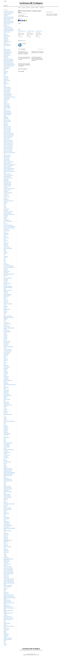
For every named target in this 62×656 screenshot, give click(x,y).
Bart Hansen (6, 56)
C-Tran (5, 84)
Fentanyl (5, 253)
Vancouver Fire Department (8, 570)
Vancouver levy (6, 576)
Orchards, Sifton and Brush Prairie (9, 421)
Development (6, 215)
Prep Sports (6, 450)
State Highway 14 (6, 521)
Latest (5, 357)
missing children (6, 389)
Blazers (5, 69)
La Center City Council (7, 349)
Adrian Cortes (6, 34)
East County (6, 223)
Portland (5, 448)
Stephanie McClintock (7, 530)
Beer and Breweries (7, 67)
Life (4, 361)
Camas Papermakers (7, 92)
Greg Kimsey (6, 280)
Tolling (5, 542)
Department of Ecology (7, 212)
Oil (4, 415)
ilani (4, 321)
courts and (5, 195)
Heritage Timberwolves (7, 294)
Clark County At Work (7, 128)
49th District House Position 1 (9, 29)
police (5, 440)
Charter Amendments (7, 114)
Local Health (6, 368)
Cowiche (52, 15)
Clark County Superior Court (8, 175)
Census (5, 109)
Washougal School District (8, 619)
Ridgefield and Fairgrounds (8, 469)
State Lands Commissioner (8, 525)
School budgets (6, 490)
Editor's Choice (6, 233)
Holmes (5, 305)
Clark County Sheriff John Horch (9, 168)
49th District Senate (7, 31)
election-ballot (6, 237)
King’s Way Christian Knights (8, 346)
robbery (5, 482)
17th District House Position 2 (9, 12)
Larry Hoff (5, 356)
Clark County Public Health (8, 165)
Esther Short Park (7, 246)
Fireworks (5, 257)
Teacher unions (6, 534)
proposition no (6, 457)
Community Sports (7, 189)
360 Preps (5, 25)
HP (4, 314)
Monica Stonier (6, 391)
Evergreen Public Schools (8, 248)
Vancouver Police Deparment (8, 580)
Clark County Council (7, 132)
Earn (4, 222)
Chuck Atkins (6, 118)
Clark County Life (6, 159)
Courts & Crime (6, 193)
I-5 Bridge (5, 319)
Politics (5, 441)
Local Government (7, 366)
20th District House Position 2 (9, 22)
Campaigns (5, 101)
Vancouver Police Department (9, 581)
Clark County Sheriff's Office (8, 169)
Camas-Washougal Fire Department (9, 96)
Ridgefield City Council (7, 471)
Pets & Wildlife (6, 437)
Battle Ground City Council (8, 61)
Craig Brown (6, 202)
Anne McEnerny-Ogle (7, 44)
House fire (5, 310)
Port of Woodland (7, 446)
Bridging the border (7, 80)
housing (5, 313)
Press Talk (5, 453)
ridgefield (5, 467)
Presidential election (7, 452)
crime (5, 204)
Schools (5, 492)
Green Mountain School (7, 278)
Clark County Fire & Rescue (8, 141)
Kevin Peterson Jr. (7, 342)
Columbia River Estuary (7, 181)
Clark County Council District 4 (9, 134)
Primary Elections (7, 455)
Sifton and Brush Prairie (8, 509)
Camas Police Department (8, 94)
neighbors (5, 406)
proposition (6, 456)
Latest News (6, 358)
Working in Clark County (8, 639)
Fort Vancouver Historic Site (8, 265)
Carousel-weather (7, 105)
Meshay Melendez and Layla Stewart (10, 384)
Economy (5, 231)
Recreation (27, 7)
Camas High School (7, 91)
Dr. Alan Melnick (6, 219)
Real (4, 459)
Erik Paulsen (6, 245)
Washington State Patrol (8, 606)
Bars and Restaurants (7, 54)
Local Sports (6, 373)
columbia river (6, 180)
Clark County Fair (6, 138)
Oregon (5, 422)
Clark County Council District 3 (9, 133)
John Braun (5, 338)
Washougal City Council (7, 616)
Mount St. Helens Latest (8, 395)
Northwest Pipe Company (8, 414)
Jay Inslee (5, 333)
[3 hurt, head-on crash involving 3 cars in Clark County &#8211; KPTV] (40, 34)
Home (19, 7)
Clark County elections (7, 137)
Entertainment (6, 242)
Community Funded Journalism (9, 188)
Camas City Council (7, 90)
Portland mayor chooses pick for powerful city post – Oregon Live (37, 52)
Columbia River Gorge (7, 183)
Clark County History (7, 156)
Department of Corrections (8, 211)
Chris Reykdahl (6, 117)
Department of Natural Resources (9, 214)
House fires (5, 311)
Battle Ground (6, 57)
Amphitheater (6, 40)
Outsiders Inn (6, 426)
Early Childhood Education (8, 221)
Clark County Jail (6, 157)
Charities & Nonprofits (7, 111)
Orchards (5, 419)
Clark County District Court (8, 136)
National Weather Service (8, 404)
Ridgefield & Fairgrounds (8, 468)
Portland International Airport (9, 449)
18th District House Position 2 (9, 18)
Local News (5, 370)
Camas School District (7, 95)
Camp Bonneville (6, 98)
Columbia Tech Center (7, 185)
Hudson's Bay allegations (8, 315)
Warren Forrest (6, 593)
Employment (6, 240)
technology (5, 536)
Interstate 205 (6, 322)
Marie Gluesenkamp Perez (8, 380)
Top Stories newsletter (7, 546)
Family (5, 249)
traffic (5, 547)
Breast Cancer (6, 79)
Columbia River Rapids (7, 184)
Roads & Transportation (8, 479)
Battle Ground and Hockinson (8, 60)
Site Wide (5, 510)
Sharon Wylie (6, 505)
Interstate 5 (6, 325)
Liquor (5, 364)
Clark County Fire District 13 (8, 144)
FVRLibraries (6, 269)
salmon (5, 484)
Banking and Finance (7, 50)
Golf (4, 276)
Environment (6, 244)
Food (4, 261)
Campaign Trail (6, 99)
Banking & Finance (7, 49)
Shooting (5, 506)
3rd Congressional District (8, 27)
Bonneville (5, 72)
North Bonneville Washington (31, 3)
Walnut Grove (6, 592)
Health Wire (6, 292)
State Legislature (6, 526)
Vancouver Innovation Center (8, 573)
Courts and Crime (6, 196)
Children (5, 115)
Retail (5, 464)
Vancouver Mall (6, 577)
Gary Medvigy (6, 272)
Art (4, 46)
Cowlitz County (6, 199)
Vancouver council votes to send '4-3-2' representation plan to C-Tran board (24, 58)
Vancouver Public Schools (8, 585)
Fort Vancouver (6, 264)
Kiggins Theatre (6, 343)
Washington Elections (7, 600)
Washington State (7, 605)
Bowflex (5, 73)
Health (5, 288)
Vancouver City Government (8, 568)
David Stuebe (6, 210)
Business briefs (6, 83)
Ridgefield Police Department (8, 473)
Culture (5, 206)
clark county (6, 125)
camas (5, 86)
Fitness (5, 260)
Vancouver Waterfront (7, 586)
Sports (5, 520)
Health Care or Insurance (8, 290)
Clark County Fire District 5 (8, 147)
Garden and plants (7, 271)
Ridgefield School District (8, 475)
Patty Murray (6, 429)
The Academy (6, 538)
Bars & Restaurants (7, 53)
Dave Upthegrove (6, 208)
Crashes (5, 203)
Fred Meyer (5, 268)
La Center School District (8, 350)
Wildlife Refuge (6, 633)
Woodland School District (8, 637)
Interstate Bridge (6, 330)
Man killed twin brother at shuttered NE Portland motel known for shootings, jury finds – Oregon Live (37, 59)
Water (5, 620)
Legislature (5, 360)
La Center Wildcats (7, 352)
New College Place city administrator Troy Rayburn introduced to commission (23, 52)
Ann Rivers (5, 42)
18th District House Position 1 (9, 16)
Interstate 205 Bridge (7, 323)
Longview (5, 375)
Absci (4, 33)
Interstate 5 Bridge (7, 326)
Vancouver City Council (7, 566)
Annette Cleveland (7, 45)
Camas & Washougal (7, 87)
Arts (4, 48)
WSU (4, 642)
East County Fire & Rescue (8, 225)
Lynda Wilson (6, 377)
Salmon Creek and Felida (8, 488)
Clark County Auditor (7, 129)
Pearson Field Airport (7, 433)
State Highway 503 (7, 524)
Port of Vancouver (7, 445)
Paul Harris (5, 430)
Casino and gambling (7, 107)
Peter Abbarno (6, 434)
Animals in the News (7, 41)
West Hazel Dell (6, 628)
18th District (6, 15)
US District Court (6, 561)
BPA (4, 75)
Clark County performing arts (8, 161)
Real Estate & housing (7, 461)
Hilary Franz (6, 299)
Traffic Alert (6, 549)
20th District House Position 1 (9, 21)
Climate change (6, 179)
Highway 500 (6, 296)
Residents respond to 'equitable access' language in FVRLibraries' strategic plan (24, 64)
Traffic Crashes (6, 550)
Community (41, 7)
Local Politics (6, 372)
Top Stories (5, 545)
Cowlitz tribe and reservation (8, 200)
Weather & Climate (7, 623)
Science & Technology (7, 495)
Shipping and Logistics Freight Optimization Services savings (31, 654)
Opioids (5, 418)
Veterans (5, 588)
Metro (5, 385)
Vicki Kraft (5, 589)
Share (5, 501)
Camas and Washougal (7, 88)
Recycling (5, 463)
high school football (7, 295)
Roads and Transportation (8, 480)
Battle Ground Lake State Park (9, 63)
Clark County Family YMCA (8, 140)
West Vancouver (6, 629)
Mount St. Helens (6, 394)
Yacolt (5, 643)
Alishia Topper (6, 38)
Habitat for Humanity (7, 283)
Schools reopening (7, 494)
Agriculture (5, 37)
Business (36, 7)
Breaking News (6, 77)
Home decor (6, 306)
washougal (5, 615)
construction (6, 191)
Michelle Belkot (6, 387)
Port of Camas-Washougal (8, 442)
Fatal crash (5, 252)
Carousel (5, 102)
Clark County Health (7, 154)
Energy (5, 241)
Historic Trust (6, 301)
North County (6, 411)
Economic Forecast (7, 230)
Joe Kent (5, 334)
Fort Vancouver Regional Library (9, 267)
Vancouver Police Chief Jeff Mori (9, 578)
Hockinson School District (8, 303)
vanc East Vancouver (7, 563)
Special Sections (6, 518)
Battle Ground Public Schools (8, 65)
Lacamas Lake (6, 354)
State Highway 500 (7, 522)
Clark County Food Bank (8, 149)
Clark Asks (5, 122)
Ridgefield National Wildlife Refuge (9, 472)
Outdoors (5, 425)
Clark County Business (7, 130)
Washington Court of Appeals (8, 596)
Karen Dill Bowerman (7, 341)
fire (4, 254)
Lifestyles (5, 362)
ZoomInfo (5, 644)
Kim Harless (6, 345)
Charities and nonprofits (8, 113)
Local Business (6, 365)
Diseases (5, 218)
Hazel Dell (5, 284)
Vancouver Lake (6, 574)
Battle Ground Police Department (9, 64)
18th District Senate (7, 19)
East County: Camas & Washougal (9, 227)
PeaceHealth (6, 431)
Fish (4, 259)
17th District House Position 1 (9, 11)
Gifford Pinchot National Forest (9, 273)
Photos (5, 438)
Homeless (5, 307)
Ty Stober (5, 556)
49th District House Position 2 (9, 30)
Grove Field (5, 282)
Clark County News (7, 160)
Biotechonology (6, 68)
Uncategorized (6, 557)
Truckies (5, 554)
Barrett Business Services (8, 52)
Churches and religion (7, 121)
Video (5, 590)
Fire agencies (6, 256)
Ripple (5, 476)
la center (5, 347)
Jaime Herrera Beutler (7, 331)
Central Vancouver (7, 110)
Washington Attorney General (9, 594)
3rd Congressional (7, 26)
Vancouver (5, 565)
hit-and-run (6, 302)
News (4, 407)
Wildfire (5, 631)
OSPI (4, 423)
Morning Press (6, 392)
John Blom (5, 337)
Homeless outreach (7, 309)
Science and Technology (8, 497)
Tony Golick (6, 543)
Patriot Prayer (6, 427)
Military (5, 388)
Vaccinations (6, 562)
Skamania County (6, 513)
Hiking (5, 298)
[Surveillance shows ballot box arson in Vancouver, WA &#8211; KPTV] (22, 34)
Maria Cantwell (6, 379)
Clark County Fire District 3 (8, 145)
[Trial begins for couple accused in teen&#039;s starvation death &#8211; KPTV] (31, 34)
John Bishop (6, 335)
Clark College (6, 124)
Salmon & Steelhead (7, 486)
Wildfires (5, 632)
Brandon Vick (6, 76)
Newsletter (5, 408)
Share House (6, 502)
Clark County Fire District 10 (8, 143)
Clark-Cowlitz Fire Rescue (8, 177)
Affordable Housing (7, 35)
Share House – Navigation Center (9, 503)
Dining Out (5, 217)
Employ (5, 238)
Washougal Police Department (9, 617)
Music (5, 400)
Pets (4, 436)
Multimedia (5, 396)
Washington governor (7, 601)
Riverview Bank (6, 478)
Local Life (5, 369)
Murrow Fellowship (7, 399)
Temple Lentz (6, 537)
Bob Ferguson (6, 71)
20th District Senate (7, 23)
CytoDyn (5, 207)
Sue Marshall (6, 533)
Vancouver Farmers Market (8, 569)
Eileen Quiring (6, 234)
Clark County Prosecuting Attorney (9, 164)
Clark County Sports (7, 173)
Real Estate (5, 460)
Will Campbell (6, 635)
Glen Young (6, 275)
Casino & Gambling (7, 106)
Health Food (6, 291)
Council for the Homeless (8, 192)
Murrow (5, 398)
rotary (5, 483)
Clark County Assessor (7, 126)
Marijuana (5, 381)
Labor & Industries (7, 353)
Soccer (5, 514)
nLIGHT (5, 410)
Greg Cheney (6, 279)
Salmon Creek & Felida (7, 487)
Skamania (5, 511)
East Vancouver (6, 229)
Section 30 (5, 498)
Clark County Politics (7, 163)
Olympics (5, 417)
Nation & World (6, 403)
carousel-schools (6, 103)
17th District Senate (7, 14)
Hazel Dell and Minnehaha (8, 287)
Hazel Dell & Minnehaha (8, 286)
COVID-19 (5, 198)
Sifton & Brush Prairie (7, 507)
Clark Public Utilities (7, 176)
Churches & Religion (7, 119)
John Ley (5, 339)
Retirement (5, 465)
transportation (6, 552)
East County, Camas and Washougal (9, 226)
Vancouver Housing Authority (8, 572)
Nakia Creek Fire (6, 402)
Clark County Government (8, 151)
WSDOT (5, 640)
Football (5, 263)
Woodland (5, 636)
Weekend (5, 624)
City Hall (32, 7)
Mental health (6, 383)
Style (4, 531)
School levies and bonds (7, 491)
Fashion (5, 250)
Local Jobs (23, 7)
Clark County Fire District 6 (8, 148)
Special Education (7, 517)
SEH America (6, 499)
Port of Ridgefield (6, 444)
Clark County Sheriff (7, 167)
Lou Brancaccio (6, 376)
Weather (5, 621)
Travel (5, 553)
